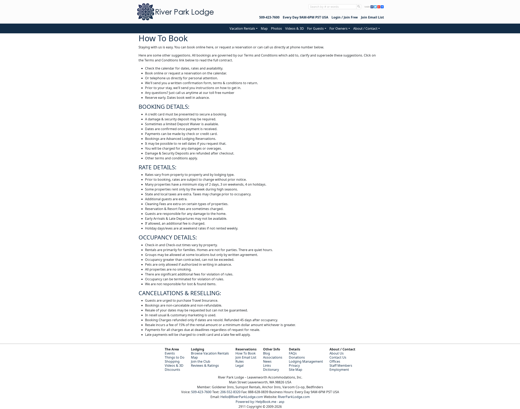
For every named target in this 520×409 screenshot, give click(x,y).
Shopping (172, 361)
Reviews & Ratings (205, 365)
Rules (239, 361)
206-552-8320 (230, 392)
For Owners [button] (338, 28)
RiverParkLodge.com (294, 397)
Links (267, 365)
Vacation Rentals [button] (242, 28)
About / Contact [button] (365, 28)
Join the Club (200, 361)
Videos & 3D (294, 28)
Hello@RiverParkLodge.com (241, 397)
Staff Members (340, 365)
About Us (336, 353)
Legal (239, 365)
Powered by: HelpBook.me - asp (260, 401)
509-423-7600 (269, 17)
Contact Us (337, 357)
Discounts (172, 369)
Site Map (295, 369)
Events (170, 353)
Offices (334, 361)
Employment (339, 369)
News (267, 361)
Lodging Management (306, 361)
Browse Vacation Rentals (210, 353)
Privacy (294, 365)
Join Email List (372, 17)
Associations (272, 357)
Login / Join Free (345, 17)
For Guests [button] (315, 28)
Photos (276, 28)
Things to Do (174, 357)
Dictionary (271, 369)
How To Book (245, 353)
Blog (266, 353)
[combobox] (332, 6)
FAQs (293, 353)
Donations (297, 357)
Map (264, 28)
